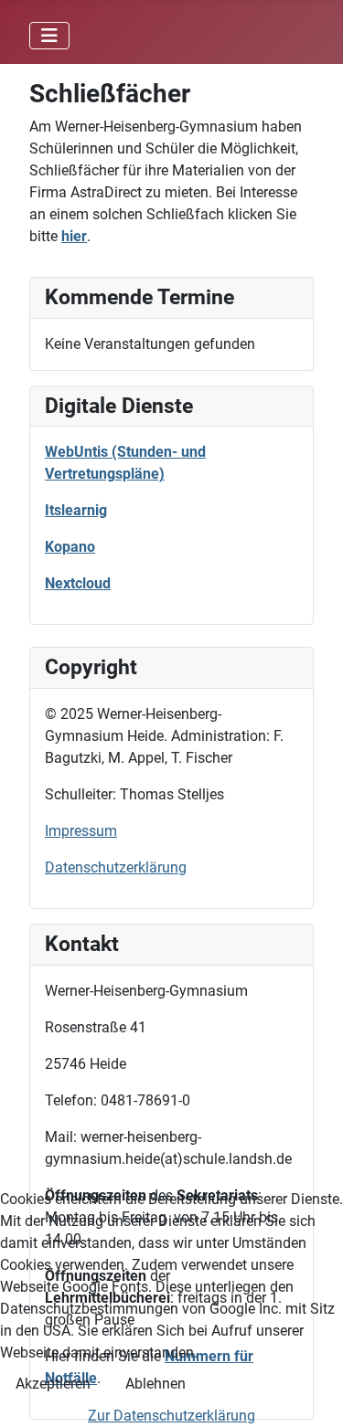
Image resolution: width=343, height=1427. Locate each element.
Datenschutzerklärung (116, 867)
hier (74, 236)
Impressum (81, 831)
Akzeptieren (53, 1383)
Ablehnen (155, 1383)
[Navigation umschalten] (49, 35)
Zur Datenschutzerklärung (171, 1415)
